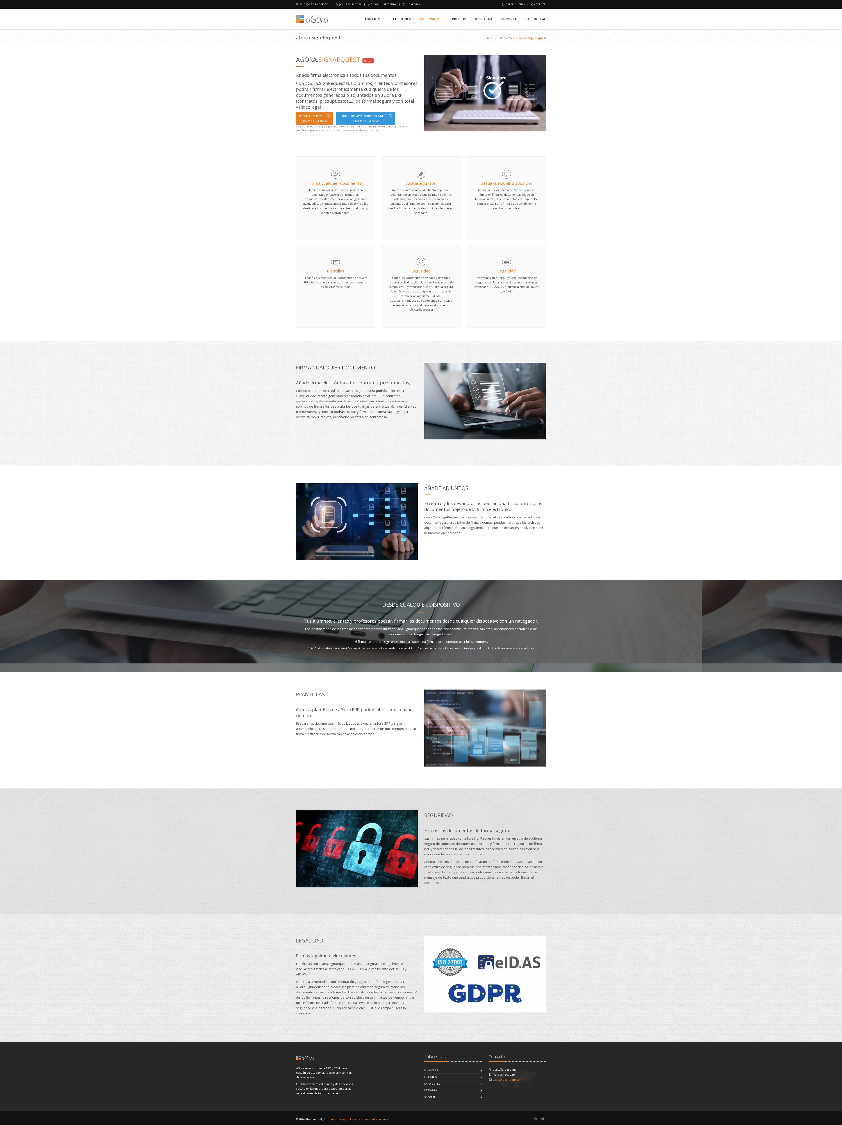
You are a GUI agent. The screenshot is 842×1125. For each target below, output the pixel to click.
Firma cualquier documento (335, 183)
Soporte (509, 19)
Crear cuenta (515, 4)
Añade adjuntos (421, 183)
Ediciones (402, 19)
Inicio (490, 38)
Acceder (539, 4)
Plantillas (335, 271)
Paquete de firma (313, 118)
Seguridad (421, 271)
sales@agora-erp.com (314, 4)
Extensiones (431, 19)
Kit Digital (536, 19)
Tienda (392, 4)
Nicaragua (413, 4)
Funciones (374, 19)
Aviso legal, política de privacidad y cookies (359, 1119)
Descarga (483, 19)
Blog (374, 4)
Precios (459, 19)
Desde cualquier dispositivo (506, 183)
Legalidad (507, 271)
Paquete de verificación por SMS (362, 118)
